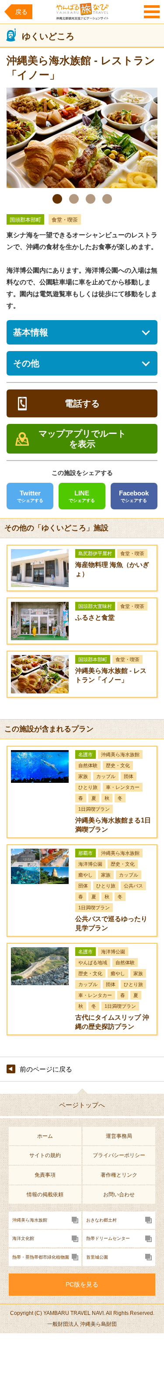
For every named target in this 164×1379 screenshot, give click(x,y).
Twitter (30, 496)
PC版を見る (82, 1284)
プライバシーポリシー (119, 1155)
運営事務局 (119, 1136)
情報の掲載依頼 (45, 1194)
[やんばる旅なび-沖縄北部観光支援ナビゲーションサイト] (82, 11)
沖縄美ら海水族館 (29, 1220)
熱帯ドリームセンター (108, 1238)
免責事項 (45, 1175)
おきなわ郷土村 (101, 1220)
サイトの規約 (45, 1155)
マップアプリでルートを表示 (82, 439)
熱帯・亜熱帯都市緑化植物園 (40, 1257)
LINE (82, 496)
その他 (26, 363)
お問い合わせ (119, 1194)
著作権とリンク (119, 1175)
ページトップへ (82, 1105)
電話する (82, 403)
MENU (152, 11)
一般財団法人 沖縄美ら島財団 (82, 1324)
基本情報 (30, 332)
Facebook (134, 496)
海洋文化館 (23, 1238)
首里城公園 (97, 1257)
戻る (21, 11)
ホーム (45, 1136)
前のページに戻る (46, 1069)
